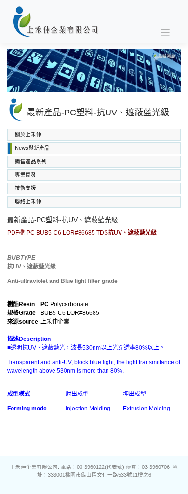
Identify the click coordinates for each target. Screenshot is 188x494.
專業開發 (25, 175)
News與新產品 (32, 148)
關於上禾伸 (28, 134)
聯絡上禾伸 (28, 201)
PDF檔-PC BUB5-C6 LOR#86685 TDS (82, 232)
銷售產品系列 (31, 161)
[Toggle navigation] (165, 33)
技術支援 (25, 188)
